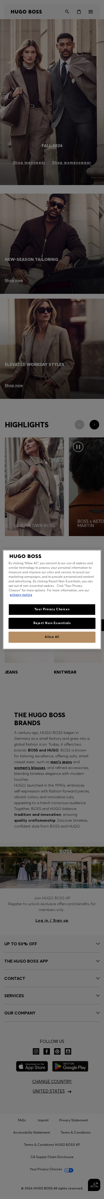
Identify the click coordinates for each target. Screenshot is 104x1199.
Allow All (52, 637)
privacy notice (21, 595)
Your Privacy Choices (52, 609)
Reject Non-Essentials (52, 623)
